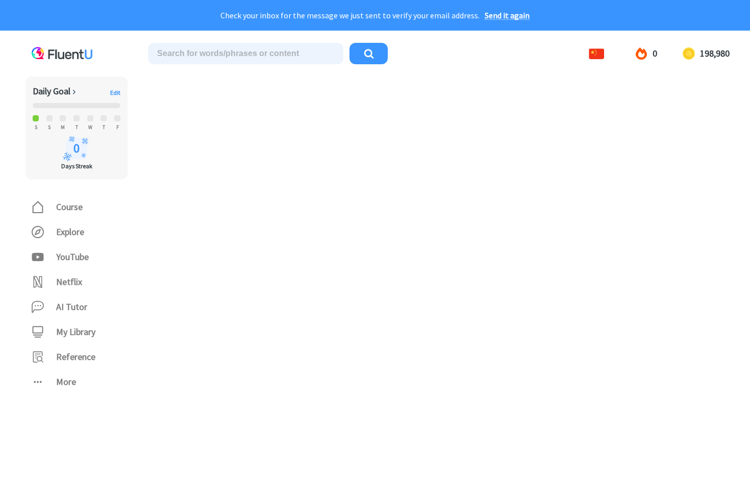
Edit (115, 93)
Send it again (507, 15)
